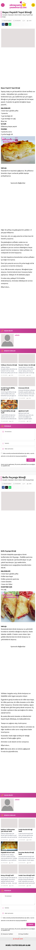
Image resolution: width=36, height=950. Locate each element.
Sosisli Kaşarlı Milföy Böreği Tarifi (8, 389)
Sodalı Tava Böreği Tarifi (26, 875)
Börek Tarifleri (18, 15)
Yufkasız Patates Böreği (9, 365)
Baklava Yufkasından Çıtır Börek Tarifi (8, 830)
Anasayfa (4, 15)
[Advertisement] (18, 67)
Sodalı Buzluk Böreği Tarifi (25, 830)
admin (17, 335)
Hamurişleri (11, 15)
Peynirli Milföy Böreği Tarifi (8, 412)
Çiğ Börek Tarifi (23, 411)
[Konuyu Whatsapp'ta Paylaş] (9, 24)
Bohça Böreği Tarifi (7, 875)
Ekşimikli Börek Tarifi (7, 852)
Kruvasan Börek (23, 388)
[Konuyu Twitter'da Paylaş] (6, 24)
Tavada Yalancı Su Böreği (26, 365)
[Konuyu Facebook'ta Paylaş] (3, 24)
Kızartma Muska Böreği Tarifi (26, 853)
